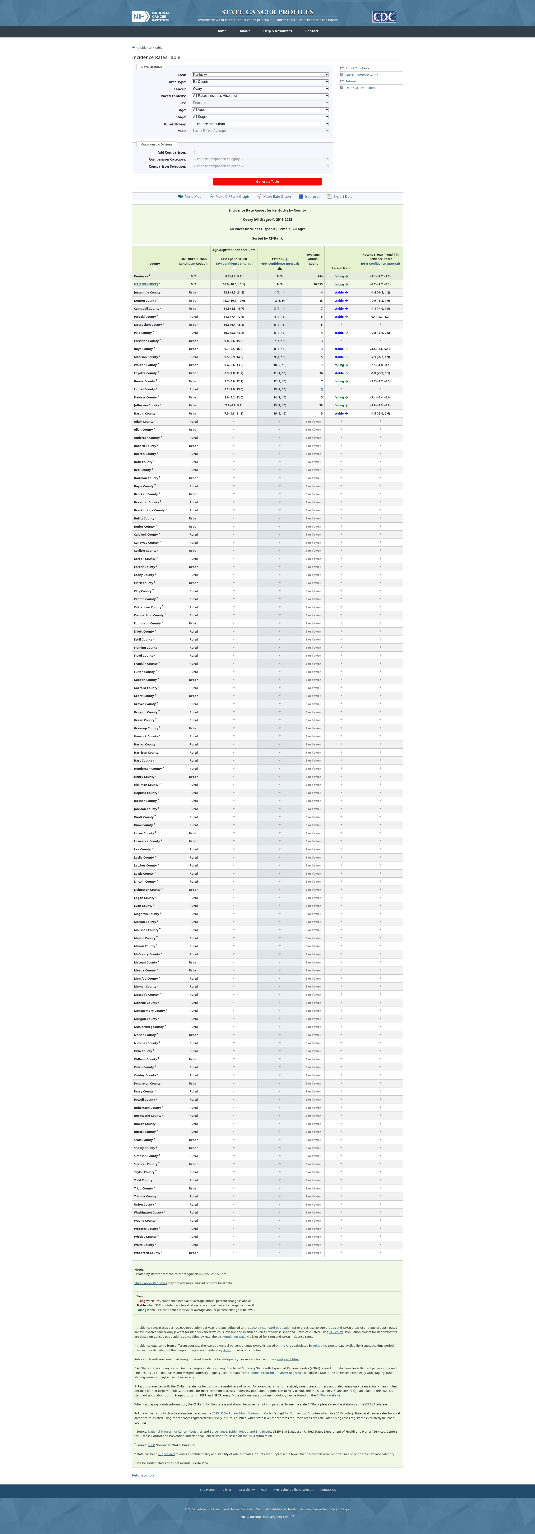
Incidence (145, 47)
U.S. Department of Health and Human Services (218, 1509)
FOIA (264, 1490)
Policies (226, 1490)
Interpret (312, 196)
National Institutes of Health (276, 1509)
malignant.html (288, 1359)
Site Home (207, 1490)
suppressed (166, 1454)
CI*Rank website (328, 1395)
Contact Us (328, 1490)
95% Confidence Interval (234, 263)
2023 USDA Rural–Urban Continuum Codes (242, 1413)
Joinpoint (319, 1346)
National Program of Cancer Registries (275, 1373)
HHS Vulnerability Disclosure (293, 1490)
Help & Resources (277, 31)
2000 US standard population (271, 1328)
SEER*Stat (336, 1332)
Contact (311, 31)
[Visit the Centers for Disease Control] (384, 15)
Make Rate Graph (277, 196)
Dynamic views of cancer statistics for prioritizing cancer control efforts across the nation (267, 20)
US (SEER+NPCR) (146, 284)
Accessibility (246, 1490)
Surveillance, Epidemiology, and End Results (241, 1431)
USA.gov (344, 1509)
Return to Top (143, 1475)
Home (221, 31)
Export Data (343, 196)
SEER (151, 1445)
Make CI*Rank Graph (232, 196)
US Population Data (232, 1337)
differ (227, 1350)
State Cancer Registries (150, 1283)
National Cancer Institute (317, 1509)
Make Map (193, 196)
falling (339, 276)
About (245, 31)
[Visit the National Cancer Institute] (150, 15)
